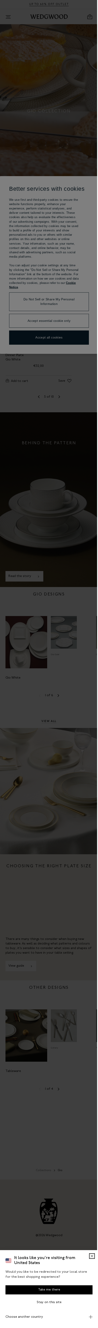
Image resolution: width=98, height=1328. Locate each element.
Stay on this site (47, 1302)
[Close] (88, 1256)
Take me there (47, 1289)
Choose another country (24, 1317)
